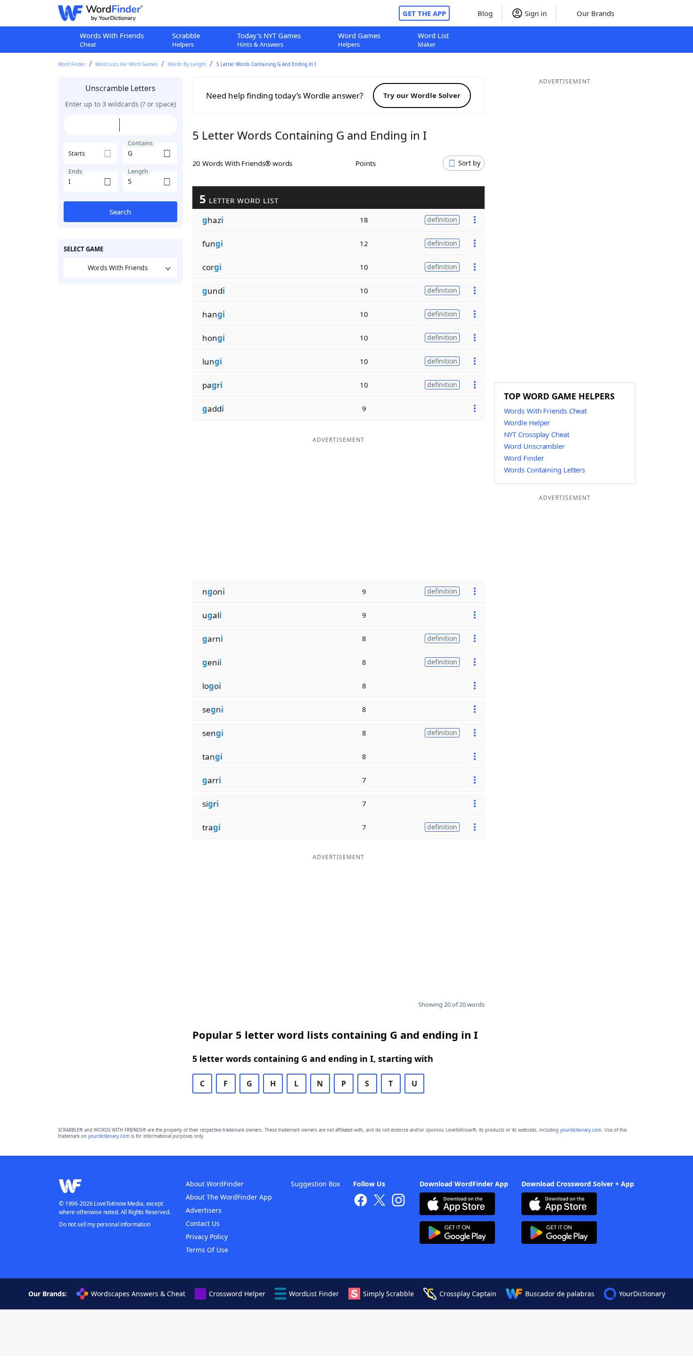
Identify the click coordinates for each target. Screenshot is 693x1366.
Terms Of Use (207, 1249)
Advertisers (204, 1210)
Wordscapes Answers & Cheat (138, 1293)
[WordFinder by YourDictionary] (100, 13)
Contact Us (203, 1223)
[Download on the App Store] (457, 1204)
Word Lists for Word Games (126, 64)
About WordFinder (215, 1183)
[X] (379, 1201)
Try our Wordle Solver (422, 95)
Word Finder (71, 64)
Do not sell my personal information (104, 1224)
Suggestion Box (315, 1183)
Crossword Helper (237, 1293)
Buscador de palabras (559, 1293)
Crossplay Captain (467, 1293)
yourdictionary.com (581, 1130)
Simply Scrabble (388, 1293)
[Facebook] (360, 1201)
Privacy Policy (207, 1236)
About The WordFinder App (229, 1196)
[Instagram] (398, 1201)
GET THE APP (424, 13)
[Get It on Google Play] (457, 1233)
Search (120, 211)
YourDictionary (642, 1293)
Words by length (187, 64)
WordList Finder (314, 1293)
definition (442, 219)
